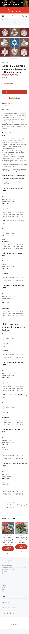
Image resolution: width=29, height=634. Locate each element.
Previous (2, 43)
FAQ (3, 589)
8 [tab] (15, 58)
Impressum (4, 571)
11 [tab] (18, 58)
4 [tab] (11, 58)
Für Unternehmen (6, 574)
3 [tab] (10, 58)
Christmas (11, 105)
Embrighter (11, 103)
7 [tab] (14, 58)
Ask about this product (7, 83)
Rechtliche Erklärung (7, 565)
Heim (3, 581)
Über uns (4, 587)
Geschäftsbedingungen (8, 563)
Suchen (3, 576)
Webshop (4, 583)
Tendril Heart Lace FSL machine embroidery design (21, 538)
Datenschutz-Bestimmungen (9, 560)
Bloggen (4, 585)
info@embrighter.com (15, 9)
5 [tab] (12, 58)
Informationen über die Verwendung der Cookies (14, 567)
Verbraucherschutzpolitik (8, 569)
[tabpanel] (14, 42)
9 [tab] (16, 58)
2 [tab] (9, 58)
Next (26, 43)
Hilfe (3, 591)
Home (2, 19)
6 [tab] (13, 58)
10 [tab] (17, 58)
